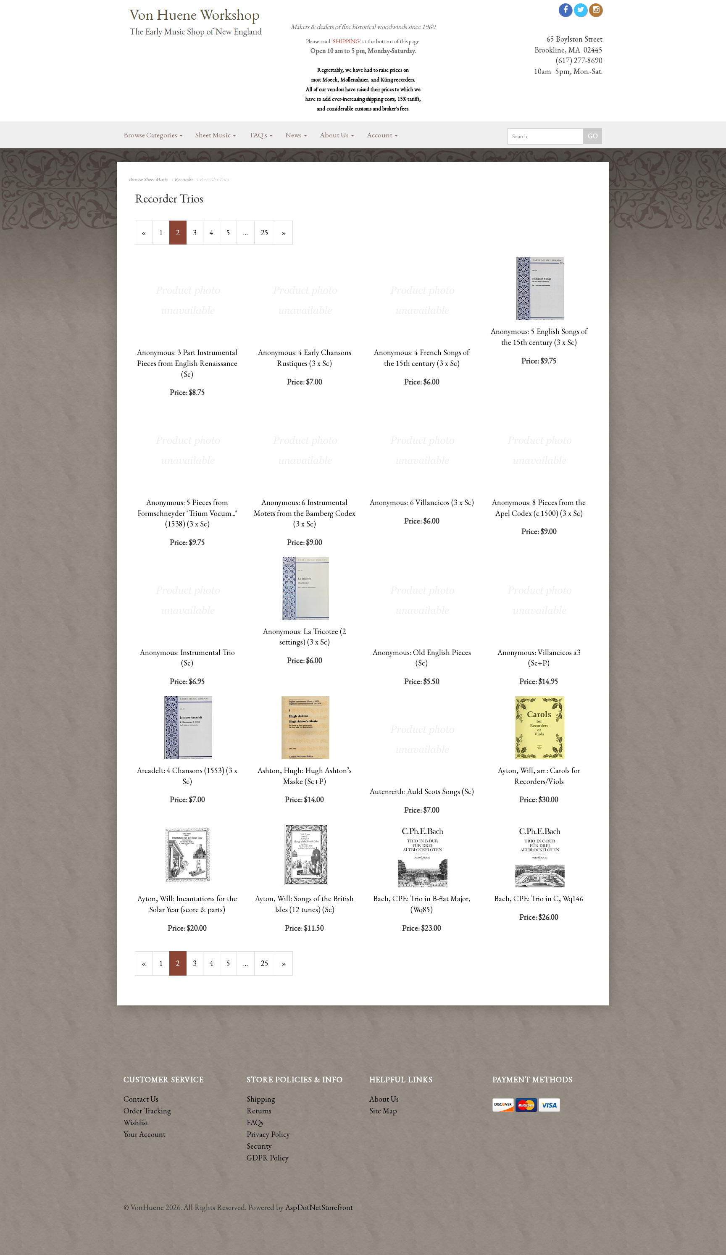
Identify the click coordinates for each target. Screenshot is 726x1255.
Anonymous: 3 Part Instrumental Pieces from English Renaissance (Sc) (187, 363)
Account (380, 134)
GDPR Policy (268, 1158)
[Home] (199, 23)
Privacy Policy (268, 1134)
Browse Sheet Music (148, 179)
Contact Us (141, 1099)
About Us (335, 134)
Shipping (261, 1099)
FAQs (255, 1122)
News (294, 134)
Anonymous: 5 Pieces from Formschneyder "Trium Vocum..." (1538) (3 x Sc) (187, 513)
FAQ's (259, 134)
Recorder (183, 179)
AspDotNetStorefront (319, 1207)
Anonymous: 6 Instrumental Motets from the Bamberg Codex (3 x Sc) (304, 513)
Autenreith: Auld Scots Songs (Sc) (422, 791)
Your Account (145, 1134)
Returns (259, 1111)
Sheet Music (213, 134)
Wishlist (136, 1122)
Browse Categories (151, 134)
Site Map (383, 1111)
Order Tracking (147, 1111)
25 (268, 232)
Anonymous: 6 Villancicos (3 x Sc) (422, 502)
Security (259, 1146)
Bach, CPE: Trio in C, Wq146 (539, 898)
